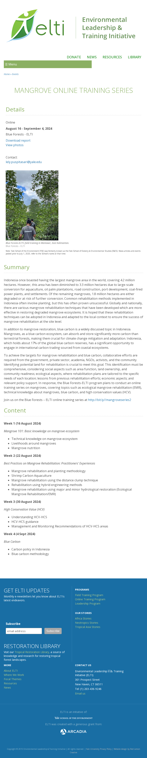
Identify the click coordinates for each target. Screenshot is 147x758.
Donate (74, 57)
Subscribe (13, 624)
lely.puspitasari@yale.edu (24, 162)
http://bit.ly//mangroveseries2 (109, 400)
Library (134, 57)
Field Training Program (89, 595)
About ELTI (11, 670)
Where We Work (14, 675)
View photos (15, 145)
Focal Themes (12, 679)
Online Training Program (90, 599)
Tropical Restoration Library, (32, 652)
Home (7, 74)
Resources (112, 57)
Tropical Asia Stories (87, 627)
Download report (18, 140)
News (92, 57)
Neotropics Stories (86, 622)
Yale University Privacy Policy (99, 749)
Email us (80, 693)
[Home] (71, 47)
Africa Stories (83, 618)
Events (15, 74)
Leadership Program (87, 603)
